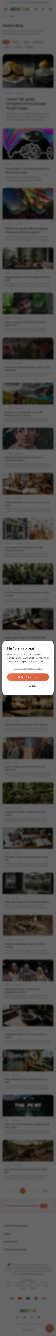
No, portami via (28, 686)
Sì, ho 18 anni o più (28, 677)
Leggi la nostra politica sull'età (28, 668)
